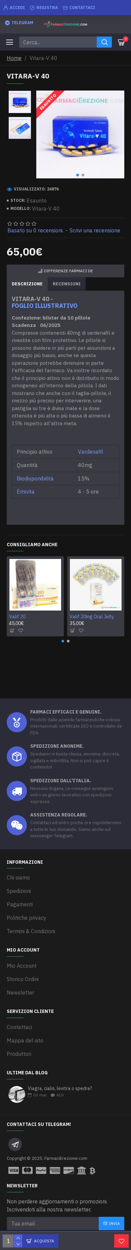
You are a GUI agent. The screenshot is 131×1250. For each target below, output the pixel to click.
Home (14, 58)
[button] (77, 175)
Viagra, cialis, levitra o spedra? (60, 1088)
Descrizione (27, 284)
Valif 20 (17, 617)
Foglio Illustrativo (45, 305)
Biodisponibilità (35, 478)
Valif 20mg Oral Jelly (92, 617)
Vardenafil (90, 451)
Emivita (26, 491)
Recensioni (67, 284)
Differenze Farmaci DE (68, 270)
